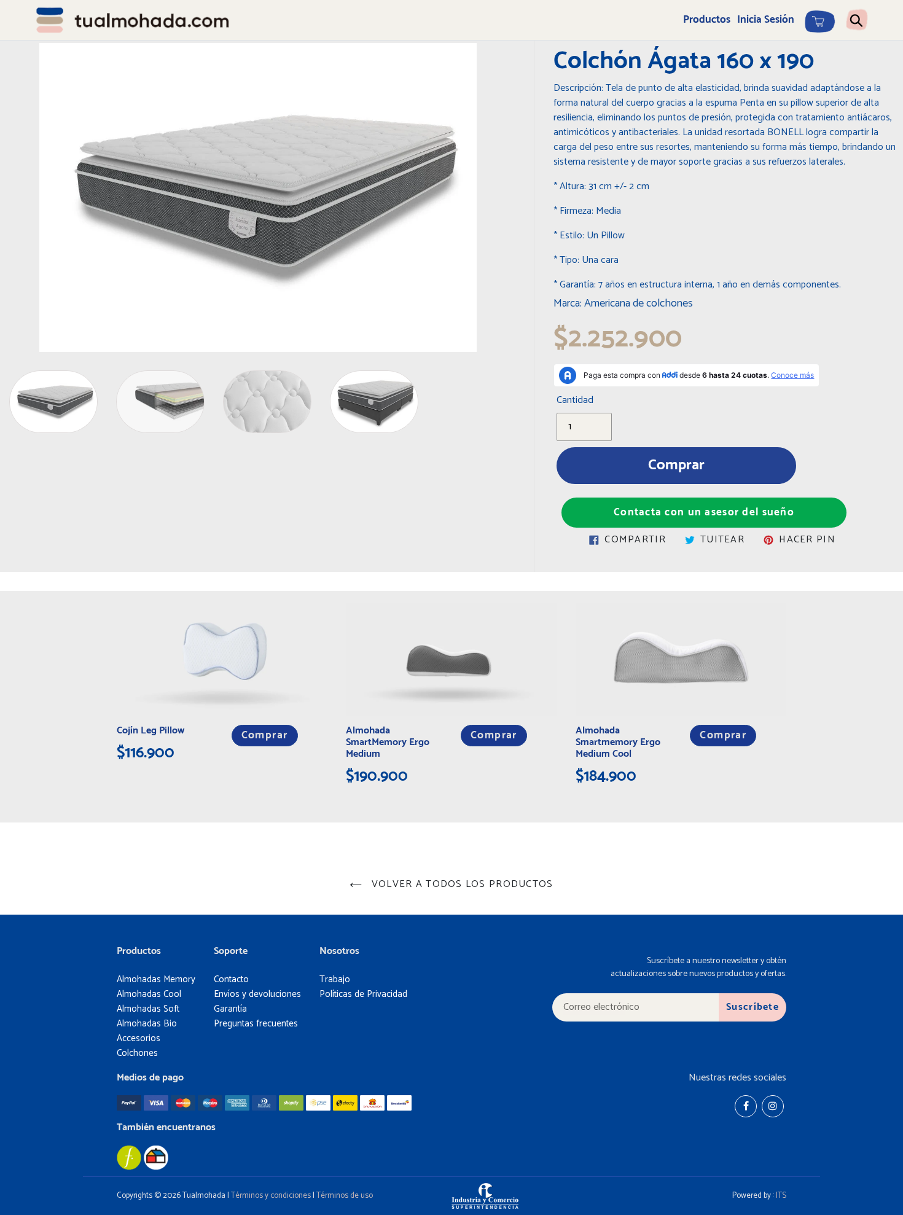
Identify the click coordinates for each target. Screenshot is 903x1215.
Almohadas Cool (149, 994)
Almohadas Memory (156, 979)
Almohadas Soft (148, 1009)
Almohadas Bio (147, 1023)
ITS (781, 1195)
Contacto (231, 979)
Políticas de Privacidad (363, 994)
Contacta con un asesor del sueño (704, 512)
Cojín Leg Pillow (150, 730)
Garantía (230, 1009)
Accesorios (138, 1038)
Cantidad (575, 400)
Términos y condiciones (271, 1195)
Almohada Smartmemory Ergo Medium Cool (618, 742)
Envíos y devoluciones (257, 994)
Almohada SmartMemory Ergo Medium (387, 742)
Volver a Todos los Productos (460, 884)
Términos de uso (344, 1195)
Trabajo (334, 979)
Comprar (264, 735)
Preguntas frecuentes (256, 1023)
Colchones (137, 1053)
